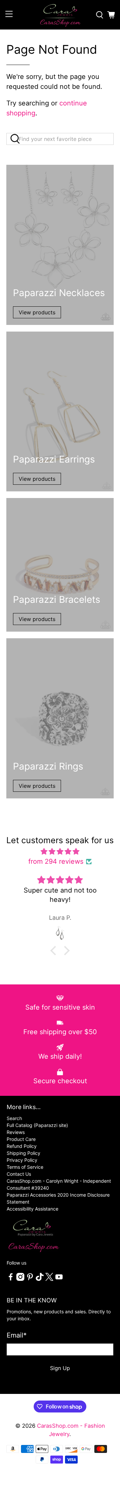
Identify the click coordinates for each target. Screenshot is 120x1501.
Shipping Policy (23, 1153)
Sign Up (60, 1368)
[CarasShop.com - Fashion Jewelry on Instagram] (20, 1279)
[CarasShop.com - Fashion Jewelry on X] (49, 1279)
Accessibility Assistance (32, 1209)
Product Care (21, 1139)
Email (17, 1335)
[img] (60, 851)
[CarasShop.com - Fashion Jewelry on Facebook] (11, 1279)
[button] (55, 950)
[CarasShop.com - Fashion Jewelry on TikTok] (40, 1279)
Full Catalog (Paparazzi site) (37, 1125)
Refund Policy (22, 1146)
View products (37, 312)
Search (14, 1118)
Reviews (16, 1132)
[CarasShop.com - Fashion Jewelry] (60, 15)
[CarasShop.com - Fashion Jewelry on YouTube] (59, 1279)
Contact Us (19, 1174)
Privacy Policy (22, 1160)
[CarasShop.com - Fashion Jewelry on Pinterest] (30, 1279)
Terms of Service (25, 1167)
